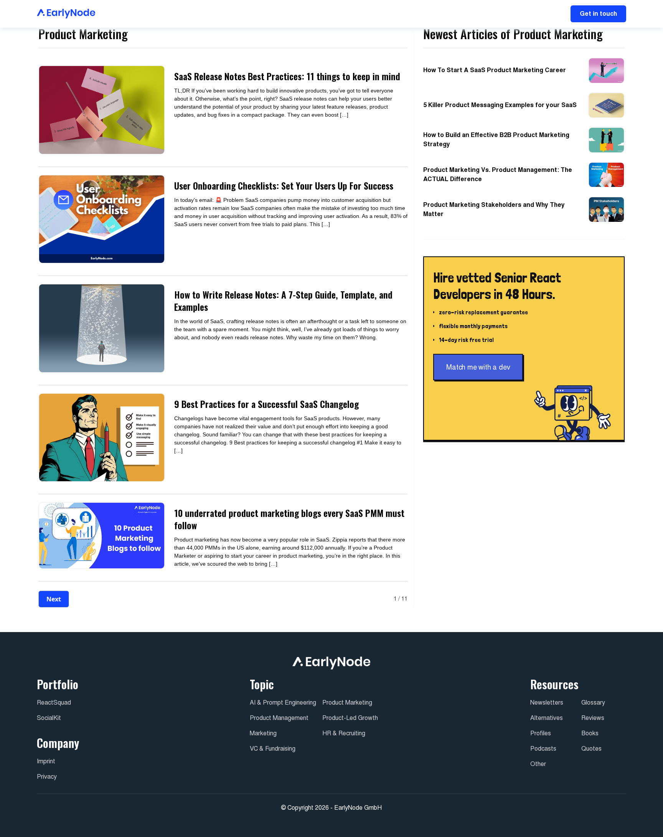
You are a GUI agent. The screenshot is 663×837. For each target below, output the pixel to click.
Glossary (593, 702)
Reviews (592, 718)
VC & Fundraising (272, 749)
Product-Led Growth (350, 718)
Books (590, 733)
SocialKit (49, 718)
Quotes (591, 749)
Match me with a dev (478, 367)
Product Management (279, 718)
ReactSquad (54, 702)
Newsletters (546, 702)
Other (538, 764)
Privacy (47, 777)
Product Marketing (347, 702)
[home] (66, 14)
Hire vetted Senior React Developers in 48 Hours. (497, 285)
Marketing (263, 733)
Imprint (46, 761)
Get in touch (598, 14)
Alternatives (546, 718)
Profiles (540, 733)
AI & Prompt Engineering (283, 702)
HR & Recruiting (343, 733)
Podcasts (543, 749)
